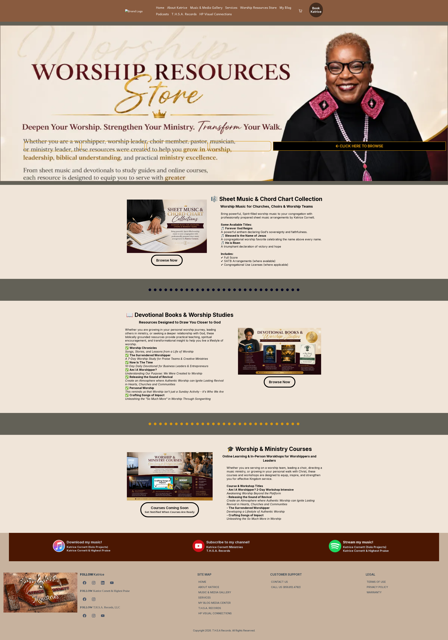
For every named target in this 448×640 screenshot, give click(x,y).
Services (231, 7)
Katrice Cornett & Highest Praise (88, 550)
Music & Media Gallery (206, 7)
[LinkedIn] (102, 582)
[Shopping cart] (300, 11)
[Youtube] (111, 582)
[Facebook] (84, 582)
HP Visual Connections (215, 13)
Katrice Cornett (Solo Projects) (87, 547)
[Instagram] (93, 582)
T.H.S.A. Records (184, 13)
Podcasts (162, 13)
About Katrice (177, 7)
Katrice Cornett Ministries (224, 547)
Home (160, 7)
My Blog (285, 7)
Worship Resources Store (258, 7)
